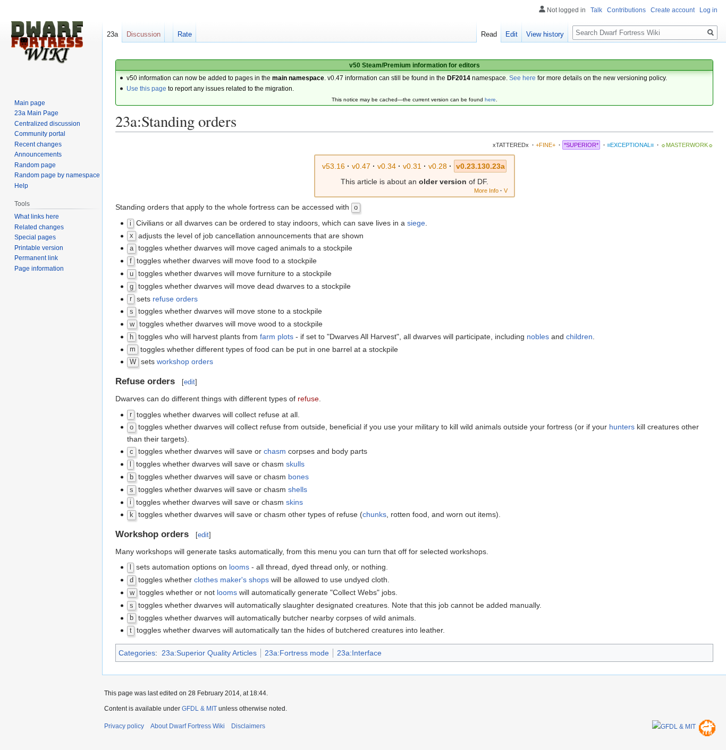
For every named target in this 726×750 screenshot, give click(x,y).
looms (239, 567)
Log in (708, 10)
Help (21, 185)
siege (416, 223)
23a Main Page (36, 113)
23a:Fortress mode (297, 653)
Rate (185, 34)
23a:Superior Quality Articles (209, 653)
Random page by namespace (57, 175)
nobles (538, 336)
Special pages (35, 237)
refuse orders (175, 299)
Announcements (38, 154)
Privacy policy (124, 726)
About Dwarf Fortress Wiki (187, 726)
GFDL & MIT (199, 708)
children (579, 336)
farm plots (276, 336)
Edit (511, 34)
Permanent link (36, 258)
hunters (622, 427)
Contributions (626, 10)
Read (489, 34)
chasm (275, 451)
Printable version (38, 248)
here (490, 99)
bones (298, 476)
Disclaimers (248, 726)
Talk (596, 10)
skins (294, 502)
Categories (137, 653)
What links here (36, 216)
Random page (35, 165)
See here (522, 78)
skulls (295, 464)
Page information (39, 268)
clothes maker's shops (231, 579)
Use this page (146, 88)
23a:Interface (359, 653)
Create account (673, 10)
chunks (374, 514)
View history (545, 34)
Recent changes (38, 144)
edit (189, 382)
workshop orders (185, 361)
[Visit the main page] (46, 42)
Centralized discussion (47, 123)
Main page (29, 103)
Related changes (39, 227)
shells (297, 489)
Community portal (39, 133)
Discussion (143, 34)
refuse (308, 398)
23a (112, 34)
